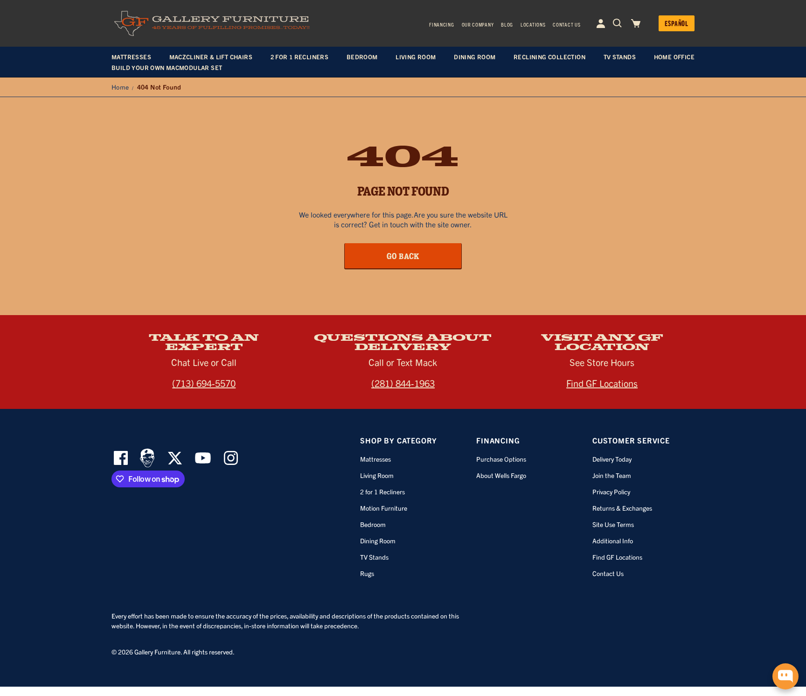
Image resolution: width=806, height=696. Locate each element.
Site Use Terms (613, 524)
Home (120, 87)
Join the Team (611, 475)
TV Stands (374, 557)
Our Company (478, 24)
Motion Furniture (383, 508)
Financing (441, 24)
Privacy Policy (611, 491)
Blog (507, 24)
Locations (533, 24)
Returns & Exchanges (622, 508)
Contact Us (566, 24)
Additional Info (612, 540)
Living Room (377, 475)
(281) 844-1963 (403, 383)
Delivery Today (612, 459)
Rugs (367, 573)
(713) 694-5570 (204, 383)
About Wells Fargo (501, 475)
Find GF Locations (602, 383)
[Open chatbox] (785, 676)
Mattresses (375, 459)
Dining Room (378, 540)
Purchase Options (501, 459)
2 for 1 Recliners (382, 491)
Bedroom (373, 524)
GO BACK (403, 256)
